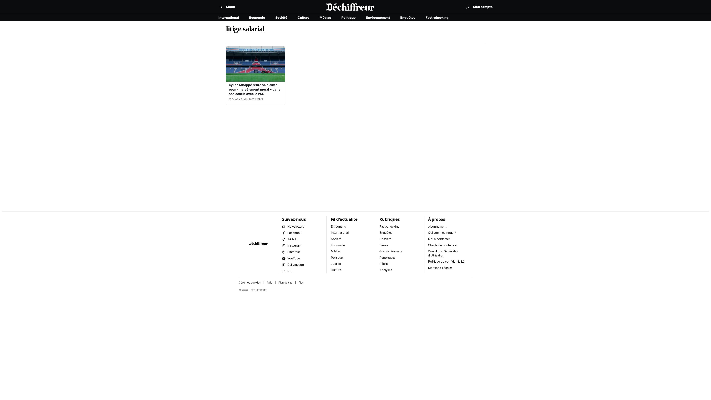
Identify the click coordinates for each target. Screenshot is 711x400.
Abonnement (437, 226)
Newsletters (295, 226)
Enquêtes (407, 17)
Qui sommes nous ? (442, 232)
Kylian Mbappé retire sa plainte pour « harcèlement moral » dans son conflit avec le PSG (254, 89)
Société (281, 17)
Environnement (378, 17)
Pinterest (293, 252)
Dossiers (385, 239)
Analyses (385, 270)
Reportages (387, 257)
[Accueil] (350, 7)
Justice (336, 264)
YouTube (293, 258)
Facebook (294, 233)
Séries (383, 245)
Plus (301, 282)
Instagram (294, 245)
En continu (338, 226)
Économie (257, 17)
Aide (269, 282)
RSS (290, 271)
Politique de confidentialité (446, 261)
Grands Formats (390, 251)
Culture (303, 17)
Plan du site (285, 282)
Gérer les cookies (250, 282)
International (228, 17)
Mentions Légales (440, 268)
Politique (348, 17)
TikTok (292, 239)
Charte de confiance (442, 245)
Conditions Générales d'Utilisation (443, 253)
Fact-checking (437, 17)
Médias (325, 17)
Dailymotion (295, 264)
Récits (383, 264)
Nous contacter (439, 239)
